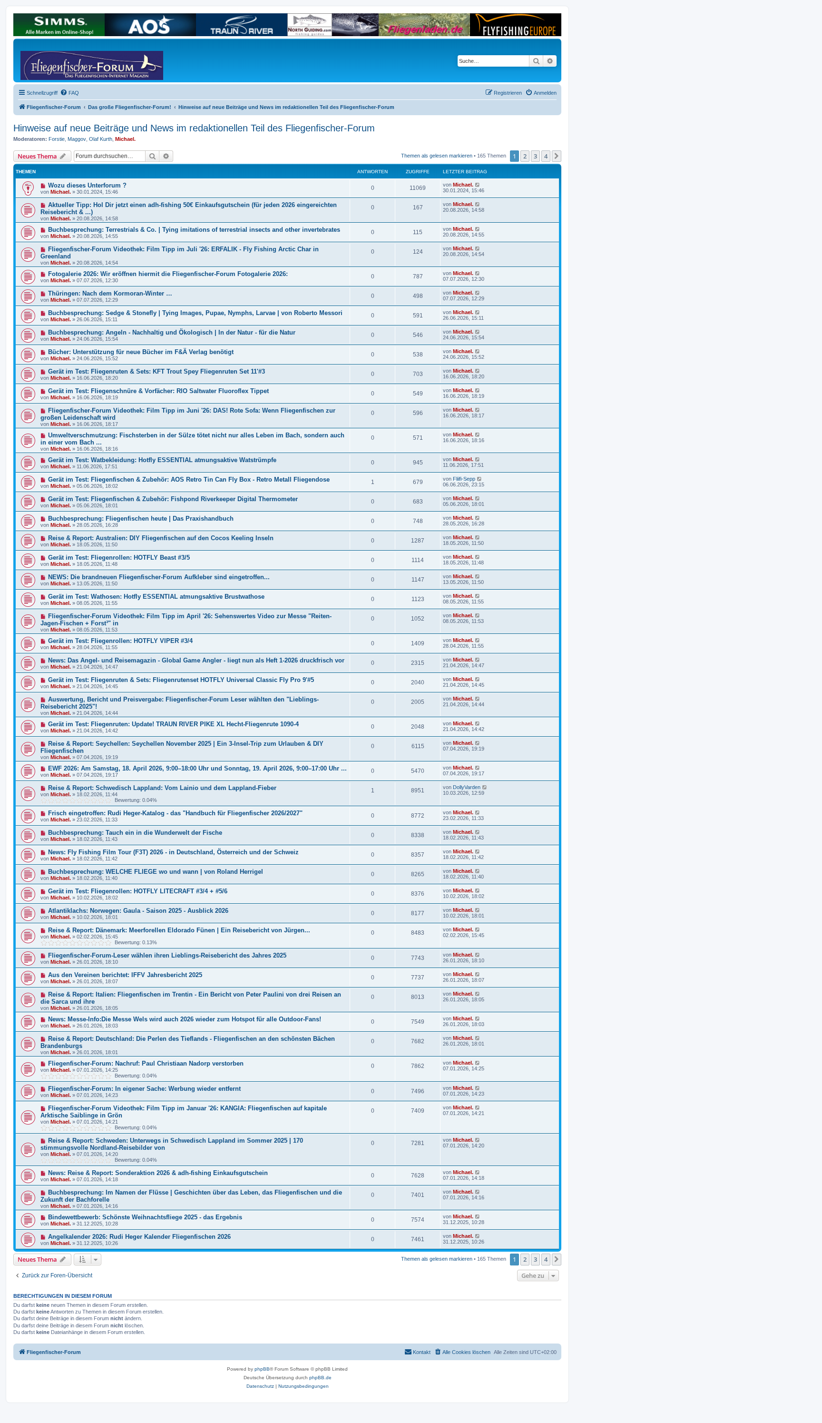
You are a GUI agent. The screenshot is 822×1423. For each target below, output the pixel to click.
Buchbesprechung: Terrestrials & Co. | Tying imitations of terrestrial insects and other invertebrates (194, 229)
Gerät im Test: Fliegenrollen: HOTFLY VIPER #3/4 (120, 640)
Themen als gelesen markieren (436, 155)
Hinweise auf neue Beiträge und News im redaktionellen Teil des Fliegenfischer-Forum (194, 128)
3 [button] (535, 156)
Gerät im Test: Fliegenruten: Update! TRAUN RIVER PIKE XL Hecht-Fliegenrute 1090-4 (173, 724)
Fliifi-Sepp (464, 479)
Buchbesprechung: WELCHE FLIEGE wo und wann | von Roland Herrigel (155, 871)
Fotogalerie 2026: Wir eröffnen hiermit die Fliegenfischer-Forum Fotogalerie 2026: (168, 273)
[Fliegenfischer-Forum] (57, 60)
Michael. (125, 139)
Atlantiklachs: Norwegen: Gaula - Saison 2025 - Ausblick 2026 (138, 910)
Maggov (77, 139)
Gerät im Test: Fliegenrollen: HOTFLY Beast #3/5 (119, 557)
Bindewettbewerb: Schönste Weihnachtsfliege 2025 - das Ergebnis (145, 1217)
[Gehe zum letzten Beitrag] (478, 185)
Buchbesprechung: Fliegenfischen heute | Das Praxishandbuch (141, 518)
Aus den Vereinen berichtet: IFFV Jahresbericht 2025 (125, 974)
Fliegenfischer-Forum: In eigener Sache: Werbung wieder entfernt (144, 1088)
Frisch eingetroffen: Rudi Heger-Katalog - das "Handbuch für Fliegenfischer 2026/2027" (175, 813)
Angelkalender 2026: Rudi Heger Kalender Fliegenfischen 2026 (139, 1236)
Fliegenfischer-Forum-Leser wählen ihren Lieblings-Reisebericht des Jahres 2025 (167, 955)
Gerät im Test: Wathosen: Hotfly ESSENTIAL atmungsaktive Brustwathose (156, 596)
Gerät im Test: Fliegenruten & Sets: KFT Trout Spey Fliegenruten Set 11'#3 (156, 371)
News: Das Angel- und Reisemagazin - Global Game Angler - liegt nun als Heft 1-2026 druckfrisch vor (196, 660)
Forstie (57, 139)
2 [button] (525, 156)
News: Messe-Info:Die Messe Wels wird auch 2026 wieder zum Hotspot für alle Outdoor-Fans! (184, 1019)
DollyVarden (466, 787)
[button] (556, 156)
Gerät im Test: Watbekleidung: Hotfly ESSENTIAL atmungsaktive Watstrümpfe (162, 460)
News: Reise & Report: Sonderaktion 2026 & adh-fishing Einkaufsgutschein (158, 1172)
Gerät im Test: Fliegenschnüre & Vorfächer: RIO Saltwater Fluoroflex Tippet (158, 391)
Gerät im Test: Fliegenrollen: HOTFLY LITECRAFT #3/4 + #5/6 (137, 891)
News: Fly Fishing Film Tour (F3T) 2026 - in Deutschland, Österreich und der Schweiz (173, 852)
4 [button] (546, 156)
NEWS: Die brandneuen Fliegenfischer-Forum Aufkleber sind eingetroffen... (159, 577)
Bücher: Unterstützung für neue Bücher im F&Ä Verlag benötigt (141, 352)
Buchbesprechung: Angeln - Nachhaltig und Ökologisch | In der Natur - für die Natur (171, 332)
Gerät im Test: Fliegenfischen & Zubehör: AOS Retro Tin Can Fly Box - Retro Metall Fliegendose (189, 479)
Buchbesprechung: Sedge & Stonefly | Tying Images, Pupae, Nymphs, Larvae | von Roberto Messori (195, 312)
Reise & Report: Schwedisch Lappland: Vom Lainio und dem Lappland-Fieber (162, 787)
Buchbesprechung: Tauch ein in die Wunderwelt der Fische (135, 832)
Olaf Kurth (100, 139)
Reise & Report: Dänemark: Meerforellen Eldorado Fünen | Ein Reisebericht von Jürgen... (179, 930)
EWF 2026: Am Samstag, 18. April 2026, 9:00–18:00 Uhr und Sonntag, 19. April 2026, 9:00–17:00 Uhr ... (197, 768)
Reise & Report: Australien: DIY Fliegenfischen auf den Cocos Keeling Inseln (161, 538)
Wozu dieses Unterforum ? (87, 185)
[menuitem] (69, 93)
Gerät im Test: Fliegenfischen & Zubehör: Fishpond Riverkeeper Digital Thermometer (173, 499)
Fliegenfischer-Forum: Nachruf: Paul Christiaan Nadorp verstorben (146, 1063)
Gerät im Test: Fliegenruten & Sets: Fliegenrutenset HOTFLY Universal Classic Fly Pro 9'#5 (181, 679)
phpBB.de (320, 1377)
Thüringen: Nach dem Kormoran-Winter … (110, 293)
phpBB (262, 1369)
